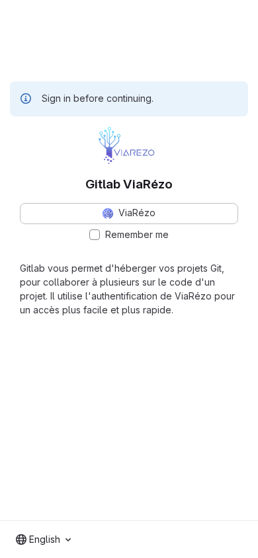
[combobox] (43, 539)
